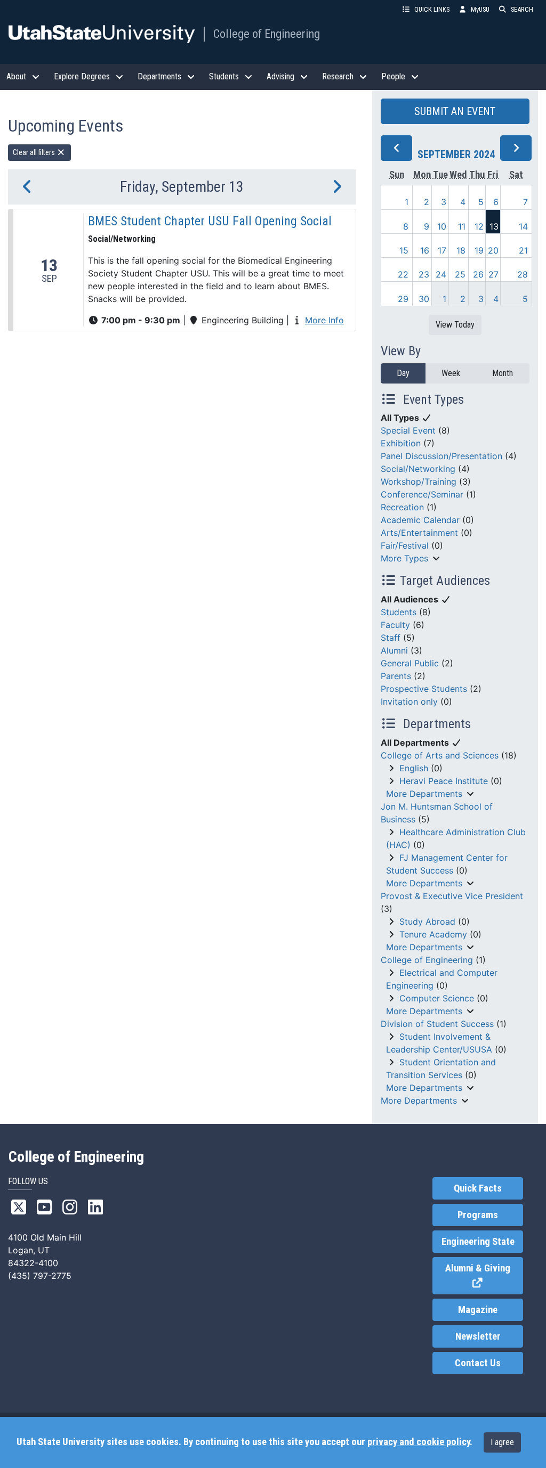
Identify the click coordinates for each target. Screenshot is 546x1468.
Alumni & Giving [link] (484, 1276)
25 (460, 274)
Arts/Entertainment (419, 532)
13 (494, 226)
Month (502, 373)
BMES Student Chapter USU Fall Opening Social (210, 221)
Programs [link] (477, 1215)
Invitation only (409, 701)
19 (479, 250)
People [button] (393, 76)
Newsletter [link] (478, 1336)
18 (460, 250)
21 (523, 250)
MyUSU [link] (480, 9)
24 (441, 274)
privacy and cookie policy (418, 1442)
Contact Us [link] (478, 1363)
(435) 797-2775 (39, 1275)
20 (493, 250)
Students (398, 612)
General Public (410, 663)
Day (403, 373)
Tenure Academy (433, 934)
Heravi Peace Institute (443, 781)
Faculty (395, 624)
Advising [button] (280, 76)
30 (424, 298)
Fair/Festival (405, 545)
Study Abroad (427, 921)
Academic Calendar (420, 520)
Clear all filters (35, 152)
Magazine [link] (477, 1310)
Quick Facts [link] (478, 1188)
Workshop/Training (418, 481)
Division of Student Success (437, 1023)
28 (522, 274)
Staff (390, 637)
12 (479, 226)
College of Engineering (266, 33)
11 (461, 226)
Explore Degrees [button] (82, 76)
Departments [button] (159, 76)
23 (424, 274)
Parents (396, 676)
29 (403, 298)
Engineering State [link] (478, 1241)
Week (450, 373)
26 (478, 274)
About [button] (16, 76)
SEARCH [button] (522, 9)
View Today (455, 325)
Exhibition (401, 443)
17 (442, 250)
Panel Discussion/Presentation (441, 456)
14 (523, 226)
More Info (324, 320)
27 (493, 274)
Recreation (402, 507)
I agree (502, 1442)
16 (424, 250)
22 (403, 274)
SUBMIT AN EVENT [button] (454, 111)
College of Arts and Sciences (440, 755)
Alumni (394, 650)
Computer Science (436, 998)
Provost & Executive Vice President (452, 896)
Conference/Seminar (422, 494)
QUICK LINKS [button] (431, 9)
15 (403, 250)
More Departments (424, 793)
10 (441, 226)
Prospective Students (424, 688)
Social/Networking (418, 468)
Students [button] (224, 76)
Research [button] (338, 76)
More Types (404, 558)
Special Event (408, 430)
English (413, 768)
